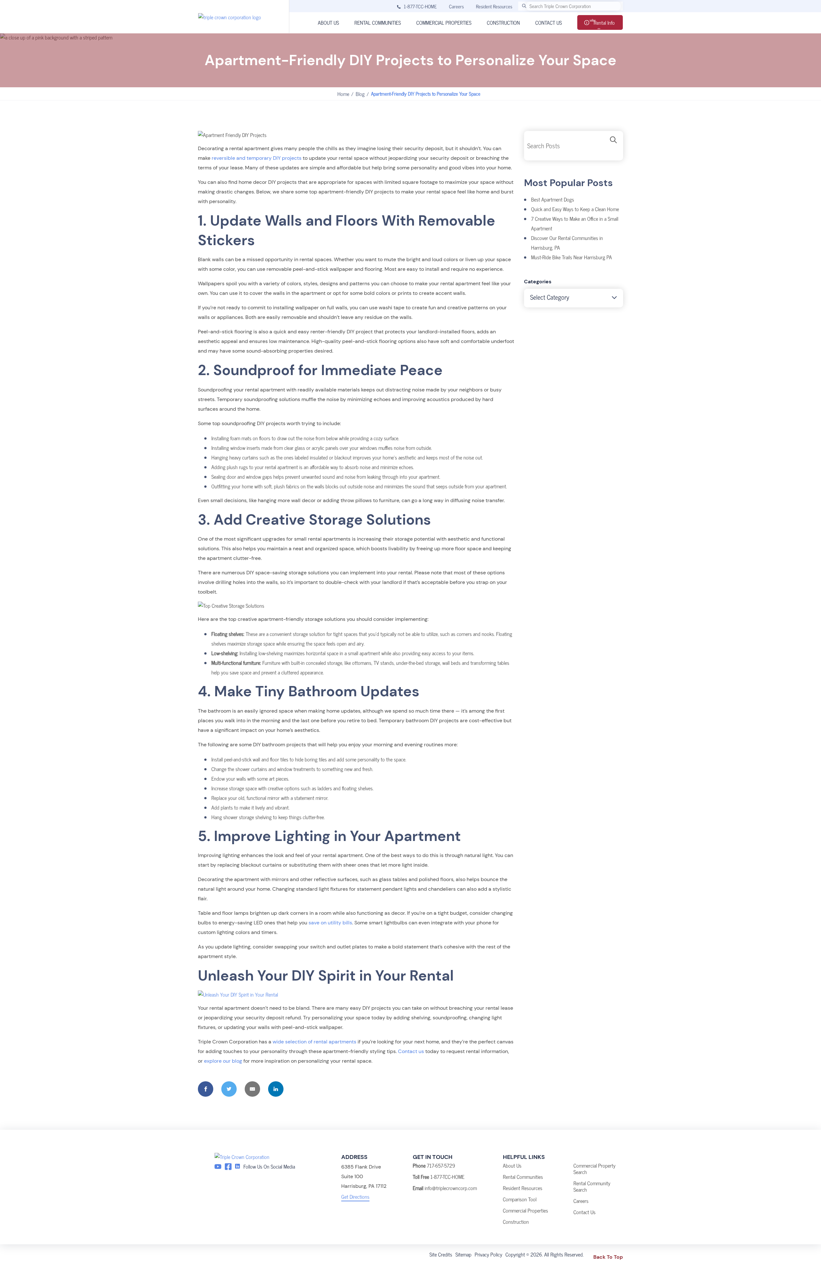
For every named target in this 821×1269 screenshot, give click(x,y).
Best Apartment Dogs (552, 199)
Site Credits (440, 1254)
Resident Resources (494, 6)
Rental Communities (523, 1176)
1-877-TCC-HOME (420, 6)
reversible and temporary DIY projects (256, 158)
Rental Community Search (591, 1186)
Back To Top (608, 1257)
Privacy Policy (488, 1254)
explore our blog (223, 1061)
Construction (516, 1221)
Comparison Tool (520, 1199)
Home (343, 94)
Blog (360, 94)
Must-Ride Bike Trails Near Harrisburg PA (571, 257)
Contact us (411, 1051)
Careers (456, 6)
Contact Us (584, 1212)
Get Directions (355, 1196)
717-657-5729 (441, 1165)
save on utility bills (330, 922)
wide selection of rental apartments (314, 1041)
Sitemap (463, 1254)
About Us (512, 1165)
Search (613, 145)
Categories (537, 281)
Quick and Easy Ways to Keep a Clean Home (575, 209)
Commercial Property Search (594, 1168)
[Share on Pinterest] (299, 1089)
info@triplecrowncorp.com (451, 1188)
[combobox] (573, 298)
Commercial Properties (525, 1210)
